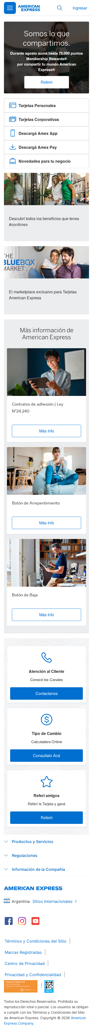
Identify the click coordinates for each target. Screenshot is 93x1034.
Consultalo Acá (46, 755)
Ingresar (80, 8)
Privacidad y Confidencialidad (33, 974)
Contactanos (46, 693)
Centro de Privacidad (25, 963)
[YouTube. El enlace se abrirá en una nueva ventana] (35, 921)
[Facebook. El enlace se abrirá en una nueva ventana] (8, 921)
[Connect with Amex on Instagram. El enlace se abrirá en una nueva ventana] (22, 921)
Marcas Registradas (23, 952)
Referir (47, 82)
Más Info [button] (46, 431)
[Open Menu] (10, 8)
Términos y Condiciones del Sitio (35, 941)
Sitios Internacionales (52, 901)
